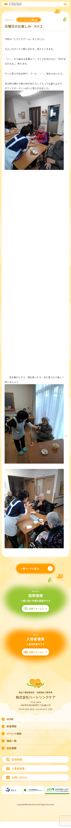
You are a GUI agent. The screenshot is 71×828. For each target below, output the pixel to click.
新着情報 (12, 726)
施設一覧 (12, 740)
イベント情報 (14, 733)
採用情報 (17, 759)
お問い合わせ (19, 777)
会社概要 (12, 748)
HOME (10, 719)
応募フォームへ (36, 608)
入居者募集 (18, 768)
